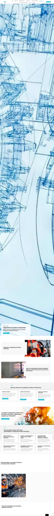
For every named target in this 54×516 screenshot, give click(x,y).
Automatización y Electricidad (23, 2)
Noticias (34, 2)
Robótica (30, 2)
